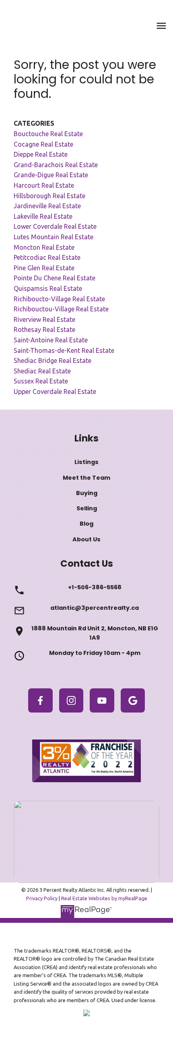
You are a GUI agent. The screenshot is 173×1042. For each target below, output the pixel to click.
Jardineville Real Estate (47, 205)
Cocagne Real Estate (43, 144)
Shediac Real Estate (42, 371)
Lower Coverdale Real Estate (55, 226)
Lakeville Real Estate (43, 216)
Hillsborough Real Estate (49, 195)
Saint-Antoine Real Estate (51, 340)
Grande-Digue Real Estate (51, 174)
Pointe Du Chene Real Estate (54, 278)
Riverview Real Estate (44, 319)
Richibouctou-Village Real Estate (61, 309)
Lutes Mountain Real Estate (53, 236)
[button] (40, 700)
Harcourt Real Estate (44, 185)
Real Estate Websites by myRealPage (104, 898)
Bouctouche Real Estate (48, 133)
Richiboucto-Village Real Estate (59, 298)
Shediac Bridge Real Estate (52, 360)
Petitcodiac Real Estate (47, 257)
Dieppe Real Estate (41, 154)
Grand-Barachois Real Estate (56, 164)
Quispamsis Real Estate (48, 288)
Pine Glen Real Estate (44, 267)
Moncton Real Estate (44, 247)
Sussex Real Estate (41, 381)
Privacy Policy (42, 898)
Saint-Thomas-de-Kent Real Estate (64, 350)
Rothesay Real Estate (44, 329)
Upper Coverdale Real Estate (55, 391)
